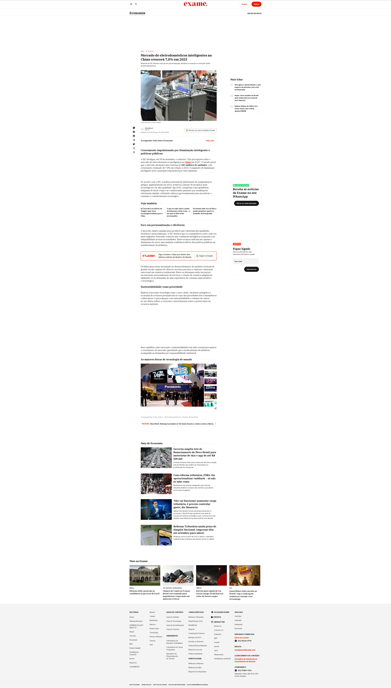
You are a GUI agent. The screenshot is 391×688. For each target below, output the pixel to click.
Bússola (191, 629)
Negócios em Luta (195, 650)
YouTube (238, 616)
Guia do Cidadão (172, 617)
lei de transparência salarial (197, 684)
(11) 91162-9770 (244, 641)
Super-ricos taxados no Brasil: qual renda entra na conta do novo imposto (247, 97)
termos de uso (146, 684)
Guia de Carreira (172, 629)
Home (142, 51)
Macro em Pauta (254, 13)
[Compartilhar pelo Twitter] (134, 144)
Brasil (132, 632)
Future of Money (156, 637)
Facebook (238, 628)
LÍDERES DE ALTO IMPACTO (136, 626)
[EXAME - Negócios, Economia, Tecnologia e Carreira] (195, 4)
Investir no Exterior (196, 641)
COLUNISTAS (134, 667)
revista (217, 617)
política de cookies (160, 684)
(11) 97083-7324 (244, 670)
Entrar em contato (242, 638)
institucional (135, 684)
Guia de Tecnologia (173, 621)
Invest (132, 659)
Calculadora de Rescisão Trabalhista (174, 642)
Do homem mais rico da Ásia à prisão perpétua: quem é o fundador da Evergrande (204, 211)
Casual (152, 616)
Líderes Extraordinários (197, 646)
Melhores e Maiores (195, 663)
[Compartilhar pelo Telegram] (134, 140)
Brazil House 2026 (195, 621)
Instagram (239, 624)
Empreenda (218, 655)
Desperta (217, 634)
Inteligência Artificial (134, 653)
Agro (216, 650)
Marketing (154, 620)
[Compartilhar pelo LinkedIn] (134, 136)
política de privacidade (177, 684)
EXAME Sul (192, 625)
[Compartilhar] (215, 408)
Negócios (133, 663)
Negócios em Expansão (197, 672)
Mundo (152, 612)
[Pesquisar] (136, 4)
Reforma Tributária (196, 617)
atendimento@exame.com (245, 650)
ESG (131, 644)
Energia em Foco (194, 637)
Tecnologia (154, 633)
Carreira (133, 636)
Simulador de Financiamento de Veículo (172, 656)
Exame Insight (135, 648)
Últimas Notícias (136, 621)
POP (151, 645)
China (188, 162)
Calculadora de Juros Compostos (174, 648)
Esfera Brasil (177, 588)
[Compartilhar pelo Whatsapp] (134, 128)
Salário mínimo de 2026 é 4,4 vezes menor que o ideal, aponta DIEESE (246, 108)
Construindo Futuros (196, 633)
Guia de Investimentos (175, 625)
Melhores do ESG (195, 668)
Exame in (217, 626)
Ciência (152, 641)
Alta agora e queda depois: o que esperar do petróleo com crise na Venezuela (248, 87)
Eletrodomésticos (172, 417)
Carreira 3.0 (218, 630)
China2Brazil (149, 128)
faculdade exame (221, 612)
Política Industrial (195, 654)
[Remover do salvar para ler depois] (134, 152)
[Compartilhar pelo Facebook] (134, 132)
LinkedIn (238, 620)
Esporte (153, 624)
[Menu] (131, 4)
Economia (137, 13)
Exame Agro (154, 628)
